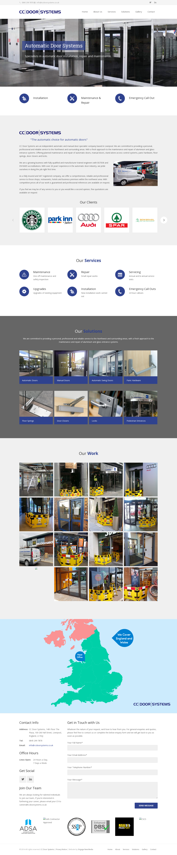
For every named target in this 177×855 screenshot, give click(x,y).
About (117, 849)
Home (110, 849)
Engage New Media (85, 849)
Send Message (146, 805)
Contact (153, 849)
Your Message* (74, 779)
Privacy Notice (61, 849)
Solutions (135, 849)
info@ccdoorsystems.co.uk (48, 2)
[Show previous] (13, 220)
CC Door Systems (47, 849)
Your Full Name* (75, 742)
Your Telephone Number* (79, 767)
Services (126, 849)
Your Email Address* (77, 755)
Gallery (144, 849)
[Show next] (163, 220)
